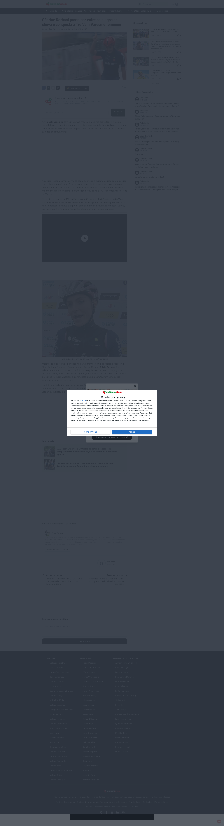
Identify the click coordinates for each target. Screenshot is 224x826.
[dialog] (112, 413)
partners (83, 400)
